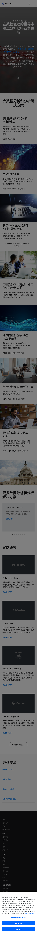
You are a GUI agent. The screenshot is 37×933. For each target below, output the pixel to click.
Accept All (18, 929)
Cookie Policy (29, 913)
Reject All (18, 923)
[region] (18, 912)
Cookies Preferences (18, 917)
